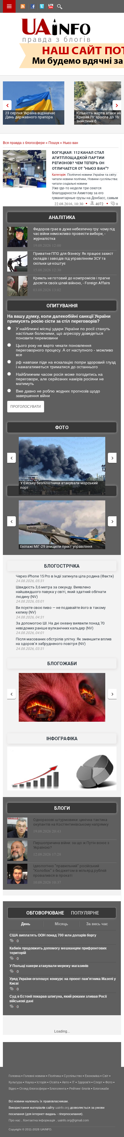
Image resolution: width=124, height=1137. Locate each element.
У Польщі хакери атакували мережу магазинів (49, 966)
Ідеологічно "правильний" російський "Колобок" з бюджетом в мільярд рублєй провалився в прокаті (69, 871)
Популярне (85, 913)
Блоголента (58, 1088)
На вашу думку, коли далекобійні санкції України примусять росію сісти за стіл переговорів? (58, 318)
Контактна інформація (39, 1120)
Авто (65, 1082)
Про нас (14, 1120)
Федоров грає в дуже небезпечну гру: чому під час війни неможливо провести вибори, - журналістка (74, 234)
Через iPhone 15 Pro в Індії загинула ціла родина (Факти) (65, 576)
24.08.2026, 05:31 (30, 581)
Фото (62, 427)
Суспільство (73, 1076)
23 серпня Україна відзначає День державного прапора (30, 115)
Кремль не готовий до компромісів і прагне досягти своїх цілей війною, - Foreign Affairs (71, 280)
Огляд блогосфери (33, 1088)
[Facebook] (31, 7)
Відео (12, 1088)
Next (118, 105)
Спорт (97, 1082)
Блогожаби (62, 663)
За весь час (97, 924)
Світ (105, 1076)
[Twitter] (40, 7)
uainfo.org (62, 1107)
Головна (14, 1076)
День (25, 924)
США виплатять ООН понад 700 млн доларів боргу (53, 935)
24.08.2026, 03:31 (30, 649)
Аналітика (62, 217)
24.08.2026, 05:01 (30, 601)
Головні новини (34, 1076)
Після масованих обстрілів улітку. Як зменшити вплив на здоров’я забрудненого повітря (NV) (64, 641)
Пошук (53, 143)
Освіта (54, 1082)
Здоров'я (84, 1082)
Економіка (92, 1076)
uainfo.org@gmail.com (73, 1120)
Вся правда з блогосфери (24, 143)
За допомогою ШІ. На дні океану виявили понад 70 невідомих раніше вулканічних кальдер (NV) (60, 625)
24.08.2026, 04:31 (30, 617)
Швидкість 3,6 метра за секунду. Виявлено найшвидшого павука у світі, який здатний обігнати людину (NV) (61, 592)
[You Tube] (50, 7)
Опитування (62, 305)
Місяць (61, 924)
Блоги (62, 808)
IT (73, 1082)
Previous (6, 105)
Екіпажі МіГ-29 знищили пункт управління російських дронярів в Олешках (56, 548)
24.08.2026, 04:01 (30, 633)
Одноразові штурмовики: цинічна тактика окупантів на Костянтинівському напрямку (70, 822)
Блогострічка (62, 566)
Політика (54, 1076)
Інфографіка (62, 738)
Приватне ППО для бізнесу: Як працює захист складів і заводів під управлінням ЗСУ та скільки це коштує (73, 258)
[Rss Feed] (22, 7)
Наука (29, 1082)
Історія (41, 1082)
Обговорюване (45, 913)
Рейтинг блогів (79, 1088)
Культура (15, 1082)
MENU (9, 6)
